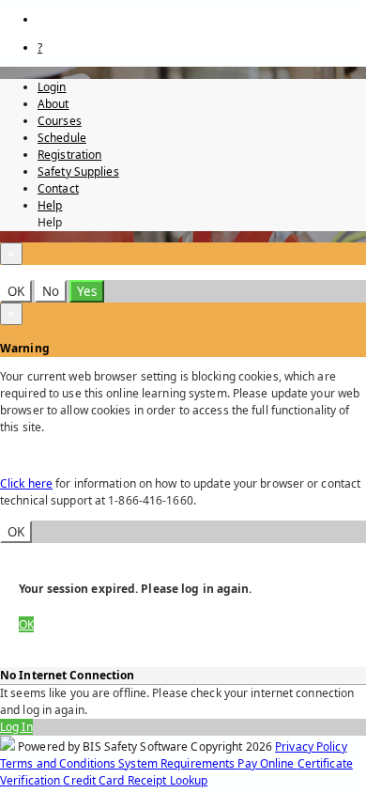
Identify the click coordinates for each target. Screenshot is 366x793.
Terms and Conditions (59, 763)
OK (16, 291)
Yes (87, 291)
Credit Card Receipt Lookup (135, 780)
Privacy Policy (311, 746)
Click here (26, 483)
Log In (16, 727)
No (50, 291)
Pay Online (267, 763)
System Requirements (177, 763)
